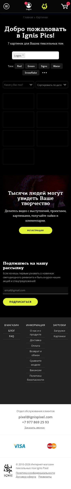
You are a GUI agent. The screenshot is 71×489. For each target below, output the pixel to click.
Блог (11, 330)
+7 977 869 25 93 (35, 422)
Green (31, 66)
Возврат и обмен (36, 353)
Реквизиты (45, 476)
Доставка (35, 340)
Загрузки (59, 330)
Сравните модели (35, 362)
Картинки (59, 336)
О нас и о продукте (35, 332)
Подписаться (20, 302)
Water (56, 66)
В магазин (11, 325)
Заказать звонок (34, 427)
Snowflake (31, 72)
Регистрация (35, 230)
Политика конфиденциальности (35, 473)
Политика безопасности (35, 377)
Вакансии (35, 370)
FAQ (11, 336)
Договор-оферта (26, 476)
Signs (44, 66)
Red (19, 66)
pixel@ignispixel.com (35, 417)
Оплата (35, 345)
